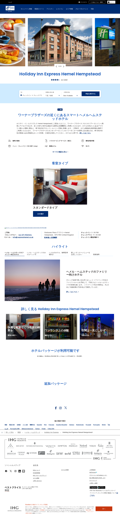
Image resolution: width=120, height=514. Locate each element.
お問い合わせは (37, 480)
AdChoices (92, 472)
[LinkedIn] (19, 471)
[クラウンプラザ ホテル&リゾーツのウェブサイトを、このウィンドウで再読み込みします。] (21, 453)
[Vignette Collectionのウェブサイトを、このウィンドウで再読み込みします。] (51, 445)
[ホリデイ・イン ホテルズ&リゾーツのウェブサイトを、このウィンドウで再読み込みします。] (51, 453)
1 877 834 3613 (27, 488)
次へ (104, 509)
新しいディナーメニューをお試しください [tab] (80, 253)
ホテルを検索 (65, 470)
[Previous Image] (56, 66)
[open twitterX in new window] (64, 408)
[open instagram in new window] (59, 408)
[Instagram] (15, 471)
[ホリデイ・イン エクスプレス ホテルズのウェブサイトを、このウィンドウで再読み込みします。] (41, 453)
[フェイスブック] (6, 471)
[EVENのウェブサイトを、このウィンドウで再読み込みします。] (31, 453)
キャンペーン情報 (26, 9)
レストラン (59, 9)
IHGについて (36, 470)
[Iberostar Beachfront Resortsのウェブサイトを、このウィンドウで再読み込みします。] (11, 453)
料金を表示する (90, 94)
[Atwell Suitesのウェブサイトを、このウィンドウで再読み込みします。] (76, 453)
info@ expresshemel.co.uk (23, 237)
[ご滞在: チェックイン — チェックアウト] (31, 95)
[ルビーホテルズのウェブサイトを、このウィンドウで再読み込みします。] (100, 445)
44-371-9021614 (25, 235)
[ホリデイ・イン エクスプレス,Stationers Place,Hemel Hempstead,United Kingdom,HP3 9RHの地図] (25, 227)
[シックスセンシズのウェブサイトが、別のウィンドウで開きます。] (10, 445)
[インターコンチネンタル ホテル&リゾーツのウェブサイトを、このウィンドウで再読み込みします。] (34, 445)
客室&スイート (39, 9)
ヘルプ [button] (10, 2)
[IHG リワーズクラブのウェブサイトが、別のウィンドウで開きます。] (102, 458)
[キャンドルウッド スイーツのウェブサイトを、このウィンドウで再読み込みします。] (108, 453)
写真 (92, 9)
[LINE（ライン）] (23, 471)
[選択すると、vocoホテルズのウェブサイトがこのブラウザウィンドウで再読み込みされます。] (92, 445)
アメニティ (50, 9)
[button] (111, 2)
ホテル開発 (36, 478)
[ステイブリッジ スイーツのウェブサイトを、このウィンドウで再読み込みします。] (87, 453)
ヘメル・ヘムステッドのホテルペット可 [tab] (36, 253)
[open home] (2, 432)
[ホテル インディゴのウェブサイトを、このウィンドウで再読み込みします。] (73, 445)
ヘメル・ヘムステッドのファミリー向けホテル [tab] (14, 253)
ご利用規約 (92, 470)
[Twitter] (10, 471)
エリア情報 (69, 9)
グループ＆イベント (82, 9)
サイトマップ (93, 480)
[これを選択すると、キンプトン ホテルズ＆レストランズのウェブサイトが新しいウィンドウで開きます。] (62, 445)
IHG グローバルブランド (40, 475)
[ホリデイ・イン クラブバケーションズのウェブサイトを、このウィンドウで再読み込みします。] (98, 453)
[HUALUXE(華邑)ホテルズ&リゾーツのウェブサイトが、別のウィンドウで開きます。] (109, 445)
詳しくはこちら (85, 133)
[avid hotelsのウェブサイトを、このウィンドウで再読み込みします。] (68, 453)
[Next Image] (63, 66)
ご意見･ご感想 (93, 483)
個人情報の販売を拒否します (97, 478)
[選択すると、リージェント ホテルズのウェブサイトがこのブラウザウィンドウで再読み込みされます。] (20, 445)
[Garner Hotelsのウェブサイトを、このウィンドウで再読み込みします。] (59, 453)
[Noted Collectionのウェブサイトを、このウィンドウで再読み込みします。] (83, 445)
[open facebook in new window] (55, 408)
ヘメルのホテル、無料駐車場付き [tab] (58, 253)
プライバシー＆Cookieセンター (98, 475)
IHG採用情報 (36, 473)
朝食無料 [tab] (96, 254)
